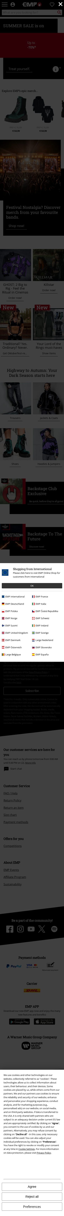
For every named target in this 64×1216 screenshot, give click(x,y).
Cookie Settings (26, 1149)
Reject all (32, 1196)
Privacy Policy (44, 1152)
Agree (32, 1186)
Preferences (32, 1206)
